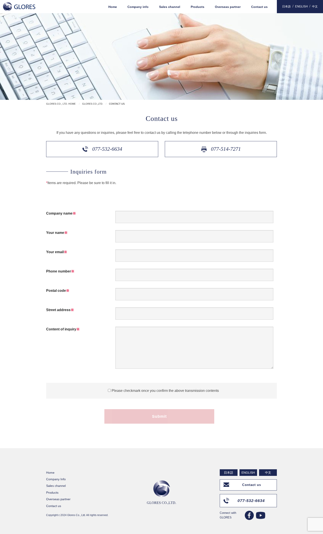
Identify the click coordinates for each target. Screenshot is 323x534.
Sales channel (169, 7)
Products (197, 7)
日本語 (286, 6)
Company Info (56, 479)
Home (112, 7)
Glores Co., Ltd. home (61, 103)
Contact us (259, 7)
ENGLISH (301, 6)
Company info (138, 7)
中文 (315, 6)
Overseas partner (228, 7)
